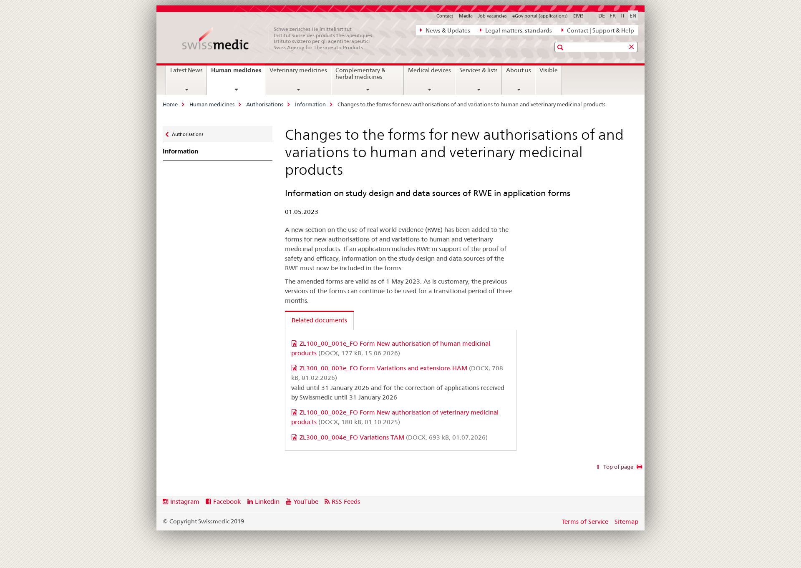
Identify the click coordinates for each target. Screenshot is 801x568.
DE (601, 15)
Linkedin (267, 501)
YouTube (305, 501)
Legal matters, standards (518, 30)
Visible (548, 70)
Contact (444, 16)
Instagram (184, 501)
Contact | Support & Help (600, 30)
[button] (561, 47)
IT (622, 15)
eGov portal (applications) (540, 16)
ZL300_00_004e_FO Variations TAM (394, 437)
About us (518, 70)
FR (613, 15)
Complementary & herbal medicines (360, 73)
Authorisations (264, 104)
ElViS (578, 16)
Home (170, 104)
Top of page (617, 466)
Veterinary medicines (298, 70)
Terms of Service (585, 521)
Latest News (186, 70)
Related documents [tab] (319, 320)
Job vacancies (492, 16)
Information (310, 104)
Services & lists (478, 70)
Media (466, 16)
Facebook (227, 501)
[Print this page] (639, 468)
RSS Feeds (346, 501)
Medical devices (429, 70)
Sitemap (626, 521)
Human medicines (238, 73)
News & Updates (447, 30)
